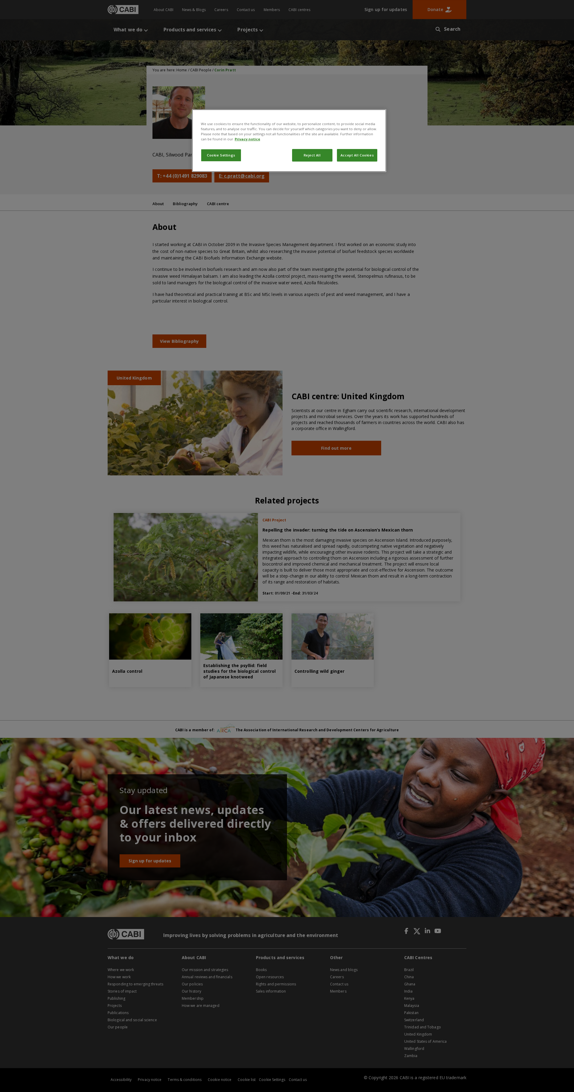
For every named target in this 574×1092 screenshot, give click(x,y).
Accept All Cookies (357, 155)
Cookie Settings (221, 155)
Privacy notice (247, 139)
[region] (289, 140)
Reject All (312, 155)
